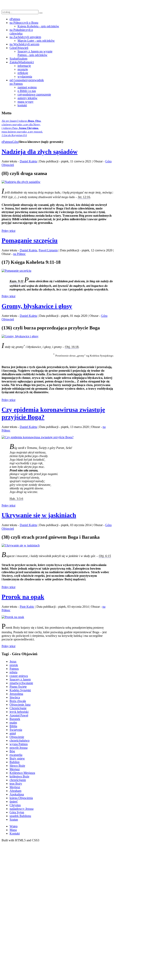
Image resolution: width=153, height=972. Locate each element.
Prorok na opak (23, 596)
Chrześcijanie (18, 708)
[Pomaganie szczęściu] (16, 270)
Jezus (13, 661)
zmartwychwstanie (21, 683)
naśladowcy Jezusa (21, 808)
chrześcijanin (18, 780)
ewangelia (16, 755)
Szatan (14, 819)
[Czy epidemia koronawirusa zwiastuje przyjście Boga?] (38, 437)
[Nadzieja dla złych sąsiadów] (21, 182)
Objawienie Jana (20, 704)
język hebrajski (19, 711)
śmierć (14, 801)
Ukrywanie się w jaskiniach (39, 515)
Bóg (12, 751)
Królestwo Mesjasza (22, 772)
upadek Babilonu (20, 816)
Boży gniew (17, 758)
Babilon (15, 762)
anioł (13, 733)
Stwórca (15, 697)
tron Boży (16, 783)
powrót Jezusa (18, 747)
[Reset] (40, 13)
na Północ (19, 254)
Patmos (14, 668)
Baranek (15, 719)
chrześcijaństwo (19, 740)
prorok (14, 665)
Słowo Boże (17, 765)
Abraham (15, 790)
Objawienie (17, 737)
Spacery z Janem (20, 679)
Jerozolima (16, 693)
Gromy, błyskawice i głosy (37, 306)
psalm (13, 722)
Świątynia (16, 729)
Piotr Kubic (27, 606)
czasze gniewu (19, 676)
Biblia (13, 726)
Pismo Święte (18, 686)
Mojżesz (15, 787)
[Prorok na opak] (13, 617)
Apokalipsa (17, 794)
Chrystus (15, 805)
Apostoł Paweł (19, 715)
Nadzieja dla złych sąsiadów (39, 151)
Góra (15, 141)
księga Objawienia (21, 798)
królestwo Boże (19, 776)
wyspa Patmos (19, 744)
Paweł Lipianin (48, 250)
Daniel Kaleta (28, 161)
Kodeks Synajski (20, 690)
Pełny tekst (8, 230)
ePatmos (7, 141)
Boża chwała (18, 701)
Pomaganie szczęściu (30, 240)
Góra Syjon (17, 812)
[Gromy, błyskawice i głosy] (20, 336)
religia (13, 672)
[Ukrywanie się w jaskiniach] (21, 545)
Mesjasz (15, 769)
